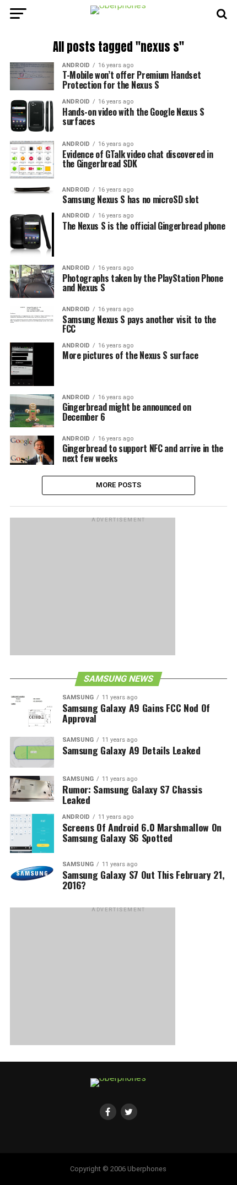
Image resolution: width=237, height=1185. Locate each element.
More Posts (119, 485)
